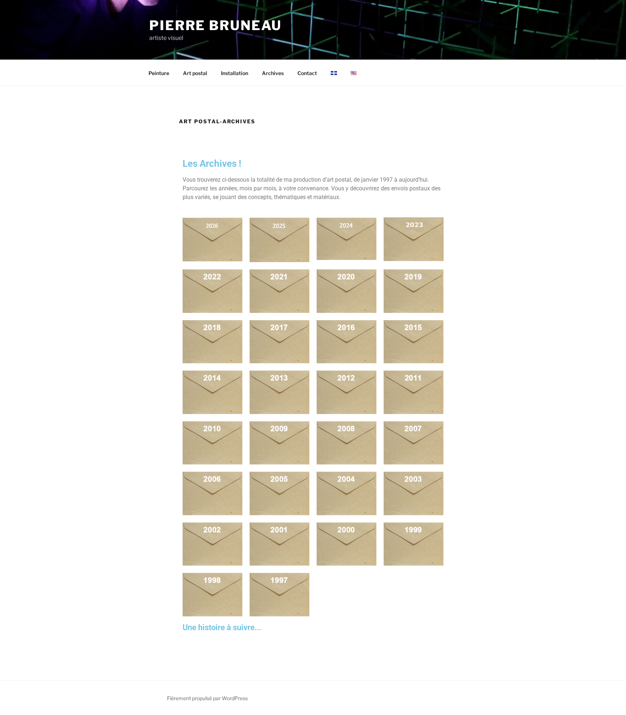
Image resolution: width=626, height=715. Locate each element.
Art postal (195, 73)
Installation (234, 73)
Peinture (159, 73)
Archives (273, 73)
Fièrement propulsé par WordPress (207, 698)
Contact (307, 73)
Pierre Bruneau (215, 25)
